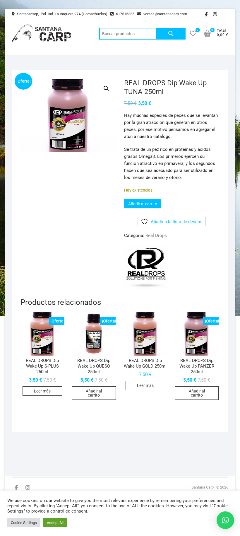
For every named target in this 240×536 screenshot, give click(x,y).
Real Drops (156, 235)
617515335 (124, 14)
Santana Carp (202, 487)
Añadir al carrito (142, 204)
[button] (106, 88)
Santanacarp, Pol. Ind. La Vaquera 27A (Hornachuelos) (61, 14)
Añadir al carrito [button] (94, 393)
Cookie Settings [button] (24, 522)
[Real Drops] (146, 267)
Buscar (171, 34)
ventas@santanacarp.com (165, 14)
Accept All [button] (55, 522)
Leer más (42, 391)
